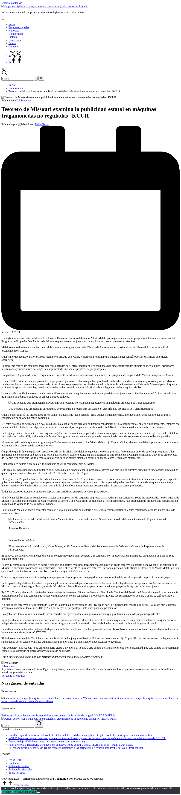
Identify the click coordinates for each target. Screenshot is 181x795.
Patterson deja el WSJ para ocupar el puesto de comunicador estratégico (48, 741)
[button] (36, 79)
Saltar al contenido (11, 2)
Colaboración (23, 100)
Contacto (13, 763)
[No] (38, 792)
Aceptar (7, 791)
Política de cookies (18, 766)
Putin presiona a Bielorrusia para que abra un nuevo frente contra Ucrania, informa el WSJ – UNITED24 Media (70, 744)
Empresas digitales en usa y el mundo (67, 6)
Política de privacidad (20, 769)
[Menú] (2, 19)
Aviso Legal (15, 759)
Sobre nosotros (16, 772)
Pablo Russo (8, 666)
